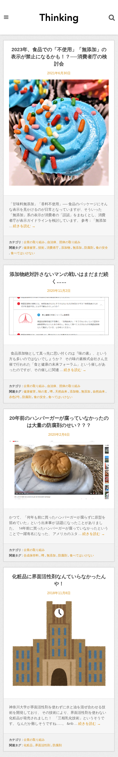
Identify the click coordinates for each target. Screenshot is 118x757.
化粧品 (28, 745)
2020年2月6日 (59, 435)
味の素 (42, 391)
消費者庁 (53, 247)
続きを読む (24, 226)
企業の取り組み (34, 242)
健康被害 (30, 247)
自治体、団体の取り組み (63, 242)
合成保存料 (31, 555)
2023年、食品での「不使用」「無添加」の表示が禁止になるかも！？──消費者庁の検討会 (59, 57)
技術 (41, 247)
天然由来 (61, 391)
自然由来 (99, 391)
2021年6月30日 (59, 73)
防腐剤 (88, 247)
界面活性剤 (42, 745)
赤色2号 (14, 397)
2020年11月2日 (59, 291)
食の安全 (102, 247)
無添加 (77, 247)
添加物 (65, 247)
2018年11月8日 (59, 593)
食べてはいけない (23, 253)
